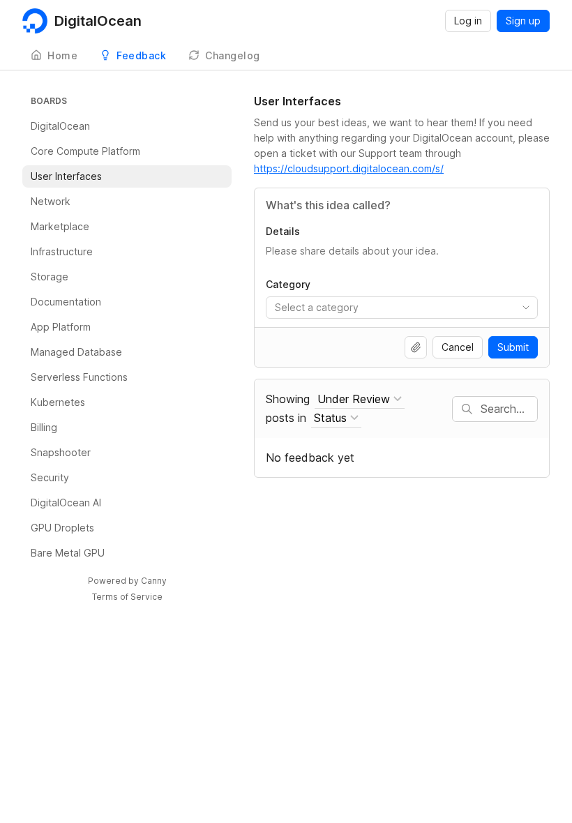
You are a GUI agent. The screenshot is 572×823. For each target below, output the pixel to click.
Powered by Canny (127, 580)
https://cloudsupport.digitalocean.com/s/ (349, 168)
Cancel (458, 347)
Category (288, 284)
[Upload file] (416, 347)
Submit (513, 347)
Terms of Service (127, 596)
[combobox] (402, 307)
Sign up (523, 21)
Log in (468, 21)
